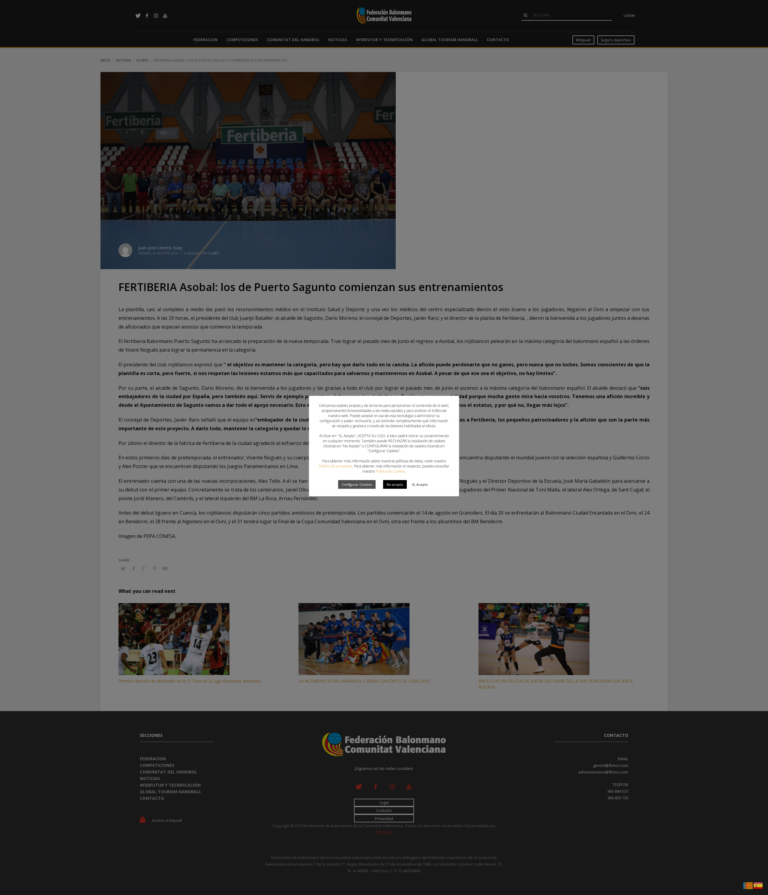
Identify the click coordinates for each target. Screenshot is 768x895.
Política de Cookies (390, 471)
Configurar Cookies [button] (357, 484)
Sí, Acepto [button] (420, 484)
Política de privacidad (335, 466)
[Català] (748, 885)
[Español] (758, 885)
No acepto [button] (395, 484)
